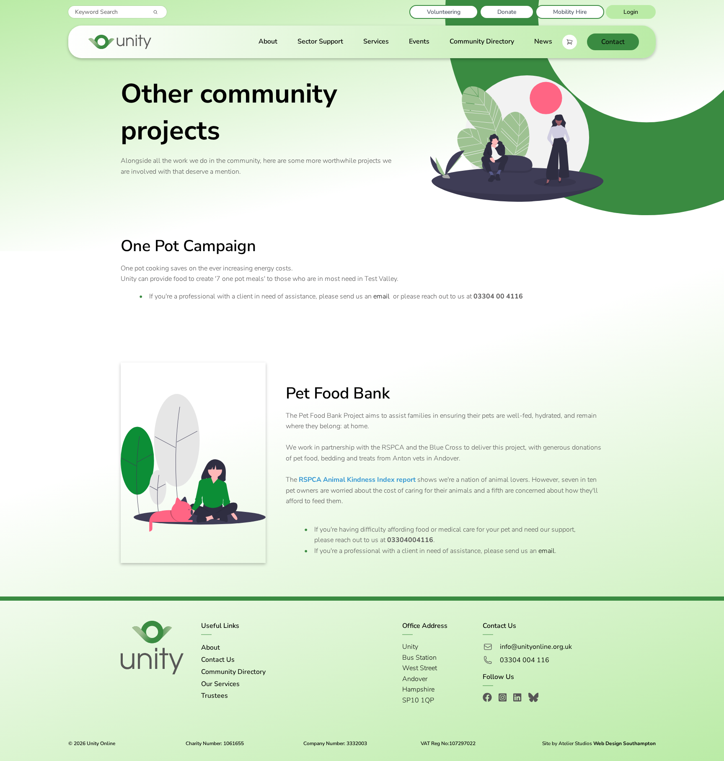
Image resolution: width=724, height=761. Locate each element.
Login (630, 12)
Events (419, 41)
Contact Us (218, 659)
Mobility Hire (570, 12)
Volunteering (443, 12)
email (381, 296)
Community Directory (482, 41)
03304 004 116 (524, 660)
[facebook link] (487, 699)
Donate (506, 12)
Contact (613, 41)
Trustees (214, 695)
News (543, 41)
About (268, 41)
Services (376, 41)
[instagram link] (503, 699)
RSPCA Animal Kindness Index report (357, 479)
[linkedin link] (517, 699)
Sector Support (320, 41)
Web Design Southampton (624, 743)
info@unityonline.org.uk (536, 646)
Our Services (220, 684)
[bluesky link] (533, 699)
